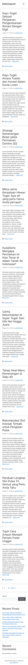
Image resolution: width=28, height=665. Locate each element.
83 (9, 588)
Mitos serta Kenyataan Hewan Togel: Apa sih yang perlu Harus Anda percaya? (13, 196)
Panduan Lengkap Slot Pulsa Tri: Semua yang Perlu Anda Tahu (13, 482)
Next (13, 588)
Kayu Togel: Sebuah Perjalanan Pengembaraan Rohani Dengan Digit (12, 21)
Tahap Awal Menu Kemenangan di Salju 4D (13, 373)
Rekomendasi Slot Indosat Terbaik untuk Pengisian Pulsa (13, 425)
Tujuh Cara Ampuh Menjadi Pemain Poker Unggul (12, 536)
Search (4, 596)
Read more (15, 61)
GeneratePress (14, 662)
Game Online (8, 66)
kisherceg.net (9, 4)
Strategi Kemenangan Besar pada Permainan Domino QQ (10, 137)
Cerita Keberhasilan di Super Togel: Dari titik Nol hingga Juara (13, 318)
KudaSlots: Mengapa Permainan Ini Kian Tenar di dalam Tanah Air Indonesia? (12, 256)
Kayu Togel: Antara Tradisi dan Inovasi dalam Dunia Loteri (13, 79)
